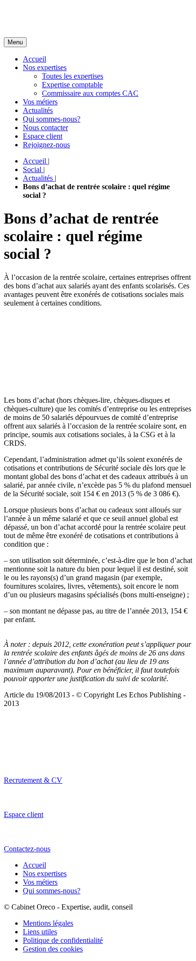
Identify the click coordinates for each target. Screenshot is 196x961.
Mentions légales (48, 923)
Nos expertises (45, 67)
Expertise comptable (72, 85)
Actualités (38, 110)
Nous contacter (45, 127)
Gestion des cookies (53, 949)
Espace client (42, 136)
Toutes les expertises (72, 76)
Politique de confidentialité (63, 940)
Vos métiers (40, 102)
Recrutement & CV (33, 780)
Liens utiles (40, 932)
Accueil (34, 59)
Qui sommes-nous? (51, 119)
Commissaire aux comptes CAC (90, 93)
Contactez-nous (27, 849)
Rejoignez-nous (46, 145)
